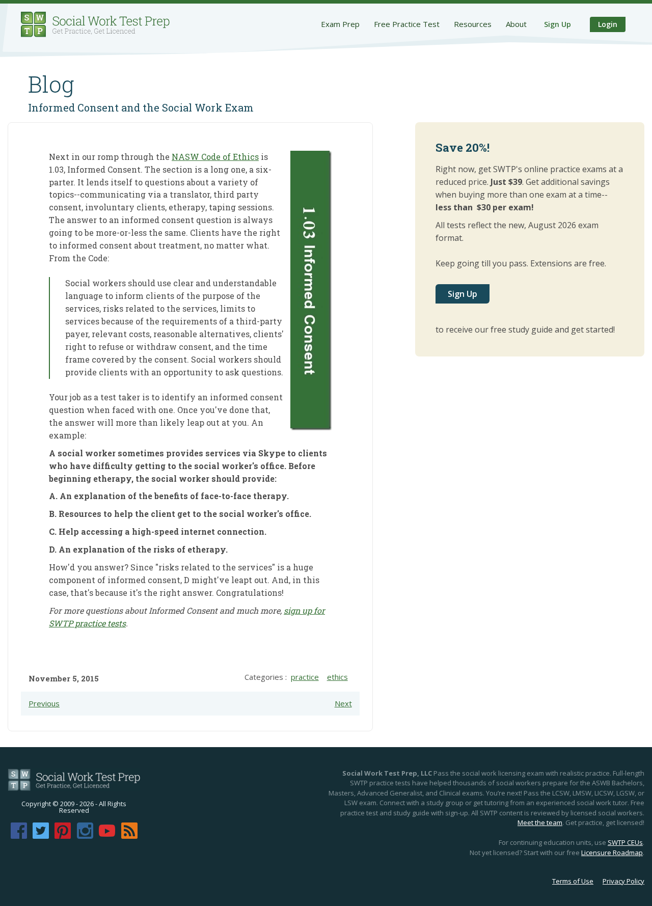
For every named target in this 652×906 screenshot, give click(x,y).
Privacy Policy (623, 881)
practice (305, 677)
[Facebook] (19, 836)
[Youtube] (107, 836)
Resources (473, 24)
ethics (337, 677)
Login (607, 24)
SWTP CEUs (625, 842)
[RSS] (129, 836)
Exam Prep (340, 24)
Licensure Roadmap (612, 852)
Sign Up (557, 24)
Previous (44, 703)
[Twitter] (41, 836)
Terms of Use (572, 881)
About (516, 24)
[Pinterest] (63, 836)
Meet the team (540, 822)
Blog (51, 84)
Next (343, 703)
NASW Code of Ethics (215, 156)
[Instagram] (85, 836)
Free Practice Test (407, 24)
